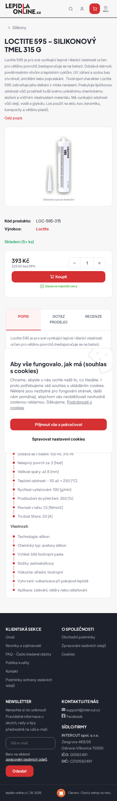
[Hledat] (70, 8)
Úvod (10, 637)
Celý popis (13, 118)
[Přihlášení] (82, 8)
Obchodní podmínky (78, 637)
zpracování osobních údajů (26, 759)
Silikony (19, 27)
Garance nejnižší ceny (61, 286)
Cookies (68, 654)
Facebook (74, 716)
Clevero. (74, 793)
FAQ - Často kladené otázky (28, 654)
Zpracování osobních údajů (84, 645)
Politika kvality (17, 662)
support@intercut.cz (83, 710)
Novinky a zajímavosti (23, 645)
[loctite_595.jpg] (58, 165)
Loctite (42, 228)
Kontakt (12, 671)
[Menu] (105, 8)
